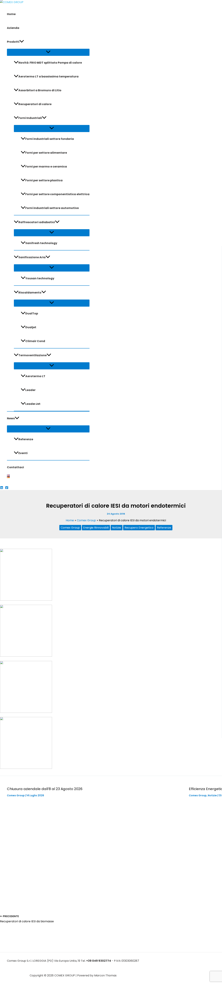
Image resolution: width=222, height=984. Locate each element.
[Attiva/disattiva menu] (48, 52)
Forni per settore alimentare (46, 153)
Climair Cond (35, 341)
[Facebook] (6, 488)
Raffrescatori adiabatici (36, 222)
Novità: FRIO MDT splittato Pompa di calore (50, 63)
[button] (21, 42)
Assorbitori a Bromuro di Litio (39, 90)
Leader (30, 390)
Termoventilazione (32, 355)
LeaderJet (32, 404)
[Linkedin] (1, 488)
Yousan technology (39, 278)
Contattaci (15, 467)
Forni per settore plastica (44, 180)
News (11, 418)
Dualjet (30, 327)
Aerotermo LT (35, 376)
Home (11, 14)
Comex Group (70, 528)
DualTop (31, 313)
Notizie (116, 528)
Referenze (25, 439)
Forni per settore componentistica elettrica (57, 194)
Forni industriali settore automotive (52, 208)
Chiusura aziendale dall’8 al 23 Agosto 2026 (44, 788)
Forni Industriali (30, 118)
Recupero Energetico (139, 528)
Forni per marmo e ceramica (46, 167)
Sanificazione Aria (32, 257)
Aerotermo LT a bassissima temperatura (48, 76)
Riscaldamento (29, 293)
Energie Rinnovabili (96, 528)
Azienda (13, 28)
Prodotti (13, 42)
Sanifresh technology (41, 243)
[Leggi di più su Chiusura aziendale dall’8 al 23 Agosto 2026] (96, 899)
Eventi (23, 453)
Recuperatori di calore (35, 104)
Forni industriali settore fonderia (49, 139)
